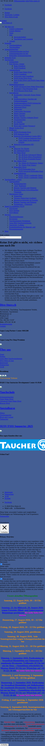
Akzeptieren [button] (4, 522)
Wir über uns (9, 27)
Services (8, 215)
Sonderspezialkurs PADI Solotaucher (27, 103)
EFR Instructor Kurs (21, 134)
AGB (2, 367)
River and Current (6, 417)
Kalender (8, 43)
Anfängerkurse (14, 70)
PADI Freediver (20, 68)
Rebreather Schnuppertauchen (20, 56)
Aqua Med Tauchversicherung (20, 223)
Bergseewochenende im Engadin (26, 200)
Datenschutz (4, 365)
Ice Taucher (18, 122)
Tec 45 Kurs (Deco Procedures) (30, 157)
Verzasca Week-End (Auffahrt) (25, 198)
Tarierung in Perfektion (22, 105)
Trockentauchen (20, 120)
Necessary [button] (4, 562)
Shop (6, 231)
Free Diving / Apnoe (16, 64)
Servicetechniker (20, 37)
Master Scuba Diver (16, 128)
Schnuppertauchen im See (18, 54)
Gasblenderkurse (20, 173)
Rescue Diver (5, 403)
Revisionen (13, 219)
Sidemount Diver (20, 107)
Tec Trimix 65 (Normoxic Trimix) (30, 163)
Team (11, 33)
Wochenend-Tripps (16, 194)
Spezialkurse (13, 93)
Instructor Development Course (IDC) (28, 136)
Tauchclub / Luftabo (12, 15)
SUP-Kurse (13, 208)
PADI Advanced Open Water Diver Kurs (29, 87)
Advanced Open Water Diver (10, 401)
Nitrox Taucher (19, 115)
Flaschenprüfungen (16, 217)
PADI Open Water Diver (23, 72)
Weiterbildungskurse (16, 85)
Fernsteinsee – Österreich (23, 204)
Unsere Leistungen (16, 29)
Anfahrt (12, 41)
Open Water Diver (6, 399)
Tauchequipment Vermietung (19, 221)
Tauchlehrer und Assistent (23, 39)
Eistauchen (18, 196)
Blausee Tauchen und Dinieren (25, 188)
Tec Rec (12, 146)
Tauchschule (9, 60)
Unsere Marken (15, 31)
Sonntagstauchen (20, 184)
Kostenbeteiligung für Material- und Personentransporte (22, 228)
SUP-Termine (14, 211)
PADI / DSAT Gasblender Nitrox (30, 175)
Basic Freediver (19, 66)
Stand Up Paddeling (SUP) (14, 206)
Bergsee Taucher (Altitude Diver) (26, 118)
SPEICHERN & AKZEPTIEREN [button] (12, 591)
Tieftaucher (18, 109)
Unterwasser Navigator (22, 111)
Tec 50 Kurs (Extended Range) (29, 159)
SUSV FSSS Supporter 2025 (16, 426)
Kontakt (7, 498)
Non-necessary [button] (5, 577)
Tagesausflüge (14, 182)
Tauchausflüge (14, 47)
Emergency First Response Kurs (25, 89)
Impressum (4, 363)
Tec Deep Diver (20, 153)
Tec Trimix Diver (20, 161)
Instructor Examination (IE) (24, 144)
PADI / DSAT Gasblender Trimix (30, 177)
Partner (7, 13)
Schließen (4, 745)
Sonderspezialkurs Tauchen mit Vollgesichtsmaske (25, 100)
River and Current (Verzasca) (24, 126)
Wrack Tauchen (19, 113)
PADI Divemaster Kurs (22, 132)
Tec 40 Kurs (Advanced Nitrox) (30, 155)
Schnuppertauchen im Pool (19, 51)
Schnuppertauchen (11, 49)
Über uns (5, 349)
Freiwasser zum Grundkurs (24, 76)
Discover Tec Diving (21, 149)
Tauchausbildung (15, 45)
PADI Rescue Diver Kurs (23, 91)
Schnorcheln (13, 62)
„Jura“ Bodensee (20, 186)
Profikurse (13, 130)
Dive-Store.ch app (11, 17)
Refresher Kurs (10, 58)
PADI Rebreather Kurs (26, 169)
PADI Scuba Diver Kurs (23, 78)
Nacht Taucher (19, 124)
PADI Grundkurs (20, 74)
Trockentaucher (5, 415)
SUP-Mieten (13, 213)
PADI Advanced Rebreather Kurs (30, 171)
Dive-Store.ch (8, 304)
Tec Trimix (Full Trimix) (27, 165)
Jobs (10, 35)
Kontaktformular (6, 324)
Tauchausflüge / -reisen (13, 180)
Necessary (6, 564)
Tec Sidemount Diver (21, 151)
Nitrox (2, 413)
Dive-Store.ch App (7, 361)
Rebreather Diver (20, 167)
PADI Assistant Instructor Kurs (29, 138)
